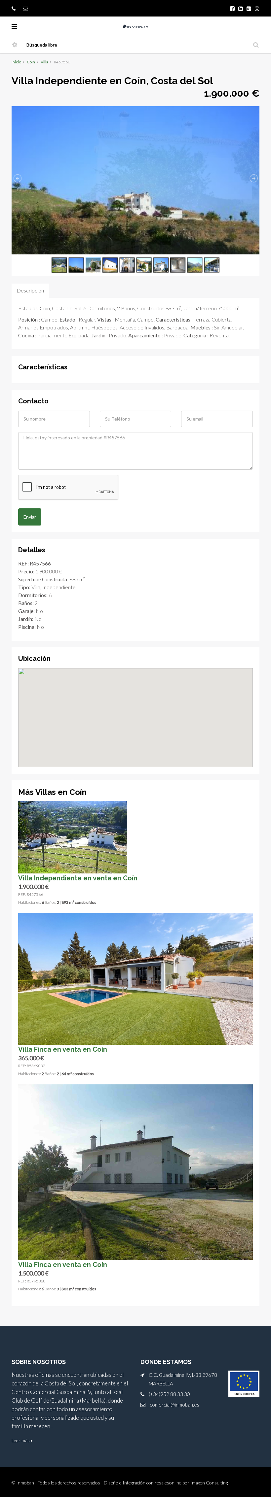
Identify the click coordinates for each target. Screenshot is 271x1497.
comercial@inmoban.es (174, 1405)
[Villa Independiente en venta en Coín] (72, 836)
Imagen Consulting (209, 1482)
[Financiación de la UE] (243, 1384)
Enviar (29, 517)
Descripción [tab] (30, 290)
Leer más (21, 1440)
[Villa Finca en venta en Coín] (135, 978)
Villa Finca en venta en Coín (62, 1049)
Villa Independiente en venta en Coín (77, 878)
